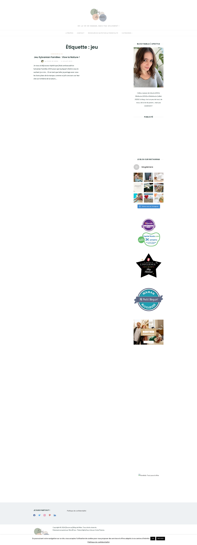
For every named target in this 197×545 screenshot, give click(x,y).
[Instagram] (45, 515)
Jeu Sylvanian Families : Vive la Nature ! (57, 57)
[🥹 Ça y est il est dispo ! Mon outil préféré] (138, 187)
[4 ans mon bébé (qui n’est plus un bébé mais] (158, 187)
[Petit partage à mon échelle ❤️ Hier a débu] (148, 198)
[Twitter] (39, 515)
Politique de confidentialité (76, 511)
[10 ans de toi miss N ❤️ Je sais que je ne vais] (148, 187)
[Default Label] (50, 515)
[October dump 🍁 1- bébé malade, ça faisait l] (138, 177)
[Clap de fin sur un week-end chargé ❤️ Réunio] (138, 198)
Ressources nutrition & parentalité (103, 33)
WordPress (72, 530)
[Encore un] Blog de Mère (73, 527)
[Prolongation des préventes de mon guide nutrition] (158, 198)
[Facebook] (34, 515)
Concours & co (57, 54)
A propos (69, 33)
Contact (80, 33)
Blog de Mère (52, 61)
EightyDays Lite (87, 530)
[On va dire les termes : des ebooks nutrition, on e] (158, 177)
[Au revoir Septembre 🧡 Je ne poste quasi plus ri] (148, 177)
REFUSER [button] (161, 538)
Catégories (126, 33)
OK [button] (153, 538)
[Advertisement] (151, 134)
